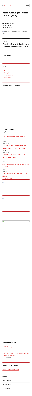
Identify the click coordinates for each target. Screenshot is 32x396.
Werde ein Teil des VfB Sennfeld (10, 369)
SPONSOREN (6, 384)
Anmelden (6, 70)
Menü (27, 5)
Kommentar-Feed (8, 75)
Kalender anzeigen (7, 178)
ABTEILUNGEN (6, 381)
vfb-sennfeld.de (5, 393)
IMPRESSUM (6, 388)
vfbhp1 (8, 31)
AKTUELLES (24, 31)
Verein (3, 33)
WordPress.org (7, 77)
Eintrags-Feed (7, 73)
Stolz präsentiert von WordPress (17, 393)
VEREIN (4, 377)
